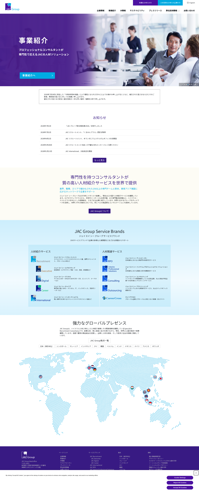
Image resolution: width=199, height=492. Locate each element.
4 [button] (189, 84)
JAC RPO (93, 467)
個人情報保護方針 (155, 456)
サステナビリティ (66, 463)
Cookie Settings (180, 477)
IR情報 (62, 461)
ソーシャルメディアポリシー (158, 465)
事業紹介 (63, 459)
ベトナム (110, 346)
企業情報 (63, 456)
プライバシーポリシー (156, 459)
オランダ (155, 346)
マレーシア (74, 346)
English (192, 3)
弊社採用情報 (64, 467)
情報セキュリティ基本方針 (157, 467)
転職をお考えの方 (145, 3)
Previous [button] (183, 84)
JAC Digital (95, 461)
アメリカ (146, 346)
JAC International (96, 465)
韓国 (102, 346)
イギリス (128, 346)
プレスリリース (65, 465)
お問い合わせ (64, 469)
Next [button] (192, 84)
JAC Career (95, 463)
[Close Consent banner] (196, 473)
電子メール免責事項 (155, 469)
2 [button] (186, 84)
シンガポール (62, 346)
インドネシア (86, 346)
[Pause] (195, 84)
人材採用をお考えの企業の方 (170, 3)
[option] (99, 50)
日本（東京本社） (46, 346)
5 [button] (191, 84)
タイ (95, 346)
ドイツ (137, 346)
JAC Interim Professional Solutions (102, 469)
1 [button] (184, 84)
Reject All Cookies (180, 482)
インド (119, 346)
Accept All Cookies (180, 487)
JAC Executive (96, 459)
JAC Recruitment (96, 456)
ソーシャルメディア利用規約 (158, 463)
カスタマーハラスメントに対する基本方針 (163, 461)
